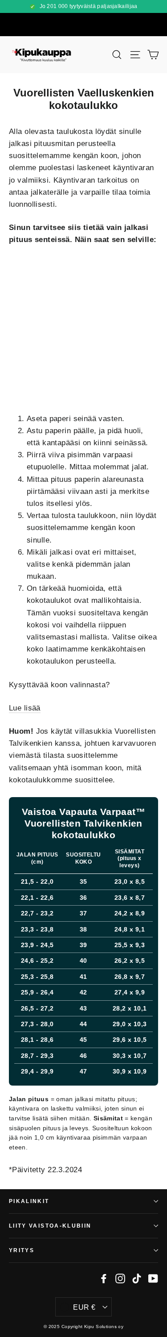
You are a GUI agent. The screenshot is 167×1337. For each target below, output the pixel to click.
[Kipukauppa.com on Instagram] (120, 1278)
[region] (83, 942)
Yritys (21, 1250)
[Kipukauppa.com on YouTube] (153, 1278)
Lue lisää (25, 708)
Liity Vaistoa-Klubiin (50, 1225)
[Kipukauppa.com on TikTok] (137, 1278)
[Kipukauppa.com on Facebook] (104, 1278)
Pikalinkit (29, 1201)
